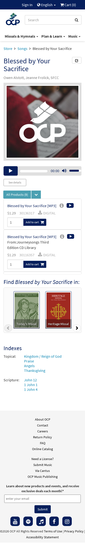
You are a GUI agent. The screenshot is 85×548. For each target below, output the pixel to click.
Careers (42, 431)
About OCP (42, 419)
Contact (42, 425)
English (46, 4)
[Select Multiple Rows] (36, 195)
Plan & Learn (52, 36)
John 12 (30, 380)
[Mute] (64, 171)
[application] (42, 171)
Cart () (70, 4)
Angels (29, 365)
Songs (22, 48)
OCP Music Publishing (43, 476)
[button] (8, 329)
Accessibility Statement (42, 537)
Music (73, 36)
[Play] (11, 171)
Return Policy (42, 437)
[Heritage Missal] (58, 309)
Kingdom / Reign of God (43, 356)
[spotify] (28, 521)
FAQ (42, 443)
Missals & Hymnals (20, 36)
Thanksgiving (34, 370)
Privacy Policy (74, 531)
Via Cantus (42, 471)
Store (8, 48)
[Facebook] (54, 521)
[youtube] (15, 521)
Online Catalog (42, 449)
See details (14, 182)
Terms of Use (53, 531)
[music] (41, 521)
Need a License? (42, 459)
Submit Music (42, 465)
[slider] (72, 169)
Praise (29, 361)
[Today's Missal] (26, 309)
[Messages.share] (76, 60)
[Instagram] (67, 521)
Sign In (27, 4)
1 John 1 (31, 384)
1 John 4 (31, 389)
